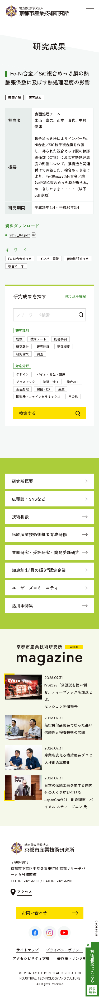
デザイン (22, 374)
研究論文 (22, 354)
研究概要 (63, 346)
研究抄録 (43, 346)
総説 (19, 339)
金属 (61, 389)
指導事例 (60, 339)
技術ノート (38, 339)
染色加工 (73, 381)
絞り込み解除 (75, 296)
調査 (40, 354)
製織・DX (43, 389)
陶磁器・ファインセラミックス (38, 396)
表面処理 (22, 389)
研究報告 (22, 346)
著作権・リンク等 (72, 958)
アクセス (24, 891)
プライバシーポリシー (64, 950)
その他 (73, 396)
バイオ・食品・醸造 (51, 374)
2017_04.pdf (20, 234)
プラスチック (25, 381)
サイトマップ (27, 950)
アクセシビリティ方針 (31, 958)
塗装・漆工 (51, 381)
